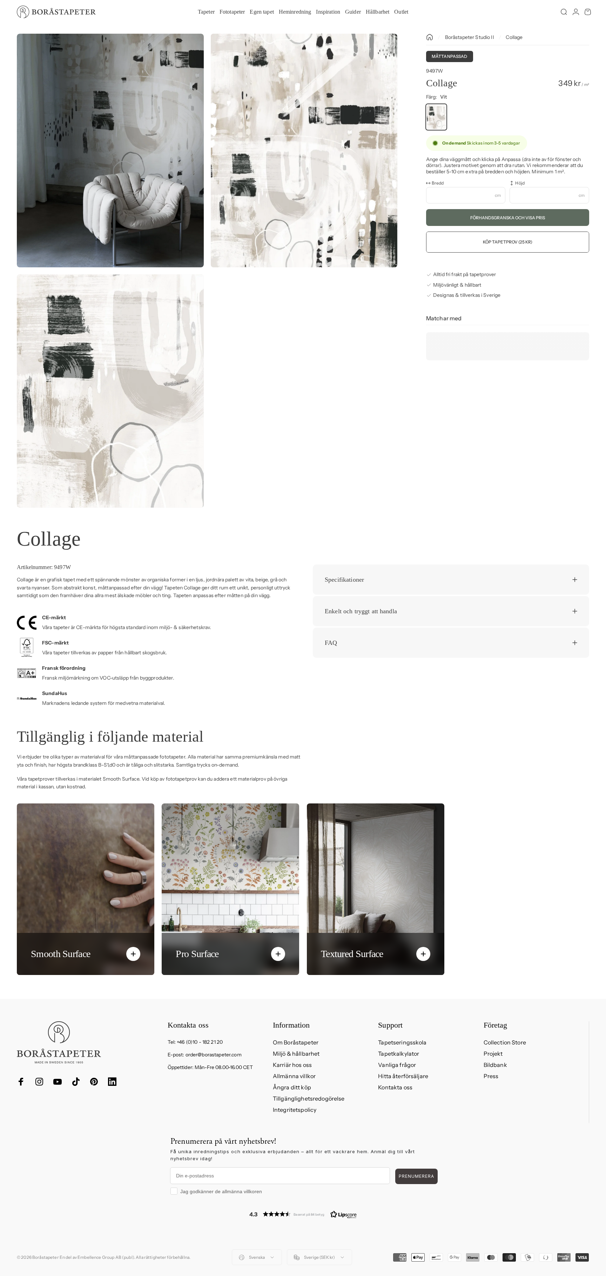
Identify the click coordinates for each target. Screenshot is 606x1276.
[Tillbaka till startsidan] (429, 37)
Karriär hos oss (292, 1064)
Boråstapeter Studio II (469, 37)
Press (491, 1076)
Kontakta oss (395, 1087)
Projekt (493, 1053)
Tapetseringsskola (402, 1042)
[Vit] (436, 117)
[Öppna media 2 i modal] (304, 150)
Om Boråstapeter (295, 1042)
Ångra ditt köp (292, 1087)
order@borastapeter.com (214, 1054)
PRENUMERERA (416, 1176)
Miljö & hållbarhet (296, 1053)
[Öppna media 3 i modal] (110, 391)
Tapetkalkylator (398, 1053)
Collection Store (505, 1042)
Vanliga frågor (397, 1064)
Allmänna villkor (294, 1076)
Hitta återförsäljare (403, 1076)
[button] (303, 1214)
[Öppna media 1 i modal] (110, 150)
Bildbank (495, 1064)
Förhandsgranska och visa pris (507, 217)
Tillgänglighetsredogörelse (309, 1098)
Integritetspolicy (294, 1109)
